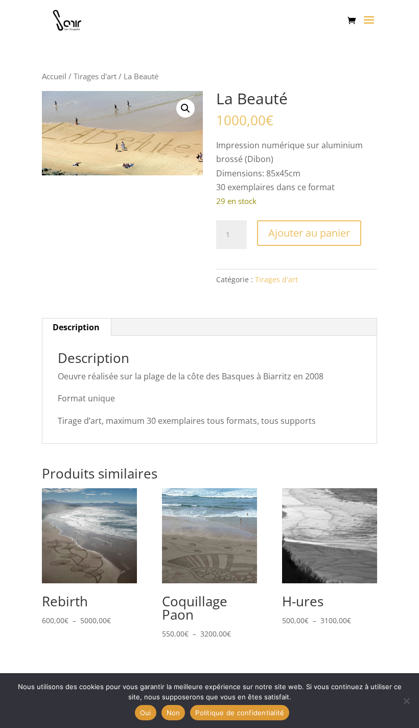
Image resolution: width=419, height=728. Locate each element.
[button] (185, 108)
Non (173, 713)
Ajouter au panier (309, 233)
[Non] (406, 701)
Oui (145, 713)
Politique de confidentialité (239, 713)
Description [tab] (76, 327)
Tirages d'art (95, 76)
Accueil (54, 76)
